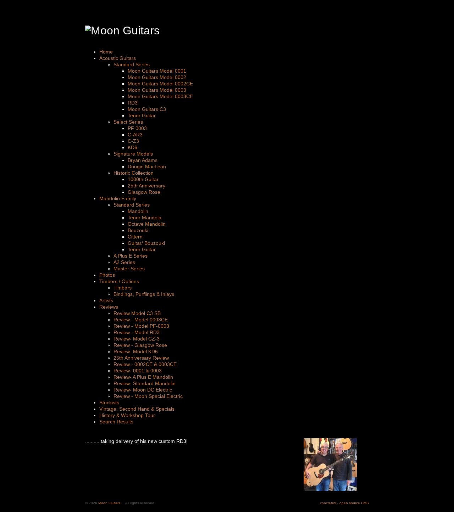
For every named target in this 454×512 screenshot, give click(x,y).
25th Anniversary (146, 186)
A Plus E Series (131, 256)
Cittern (135, 237)
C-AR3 (135, 134)
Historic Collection (134, 173)
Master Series (129, 268)
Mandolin (138, 211)
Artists (106, 300)
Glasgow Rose (144, 192)
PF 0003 (137, 128)
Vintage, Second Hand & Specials (137, 409)
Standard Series (132, 64)
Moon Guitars (109, 503)
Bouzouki (138, 230)
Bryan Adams (142, 160)
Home (106, 52)
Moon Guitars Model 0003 (157, 90)
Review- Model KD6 (136, 351)
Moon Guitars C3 (147, 109)
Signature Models (133, 154)
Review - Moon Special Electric (148, 396)
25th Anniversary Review (141, 358)
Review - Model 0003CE (141, 319)
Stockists (109, 402)
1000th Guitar (143, 179)
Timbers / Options (119, 281)
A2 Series (124, 262)
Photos (107, 275)
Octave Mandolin (147, 224)
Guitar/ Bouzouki (146, 243)
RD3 (133, 103)
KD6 (132, 147)
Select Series (128, 122)
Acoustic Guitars (117, 58)
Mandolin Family (117, 198)
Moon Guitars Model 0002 (157, 77)
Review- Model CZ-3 (137, 339)
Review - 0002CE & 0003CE (145, 364)
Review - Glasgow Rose (140, 345)
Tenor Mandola (144, 217)
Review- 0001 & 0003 (138, 370)
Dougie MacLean (147, 166)
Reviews (108, 307)
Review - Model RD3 (137, 332)
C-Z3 (133, 141)
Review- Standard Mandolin (145, 383)
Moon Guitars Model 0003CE (160, 96)
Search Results (116, 421)
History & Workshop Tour (127, 415)
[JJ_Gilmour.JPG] (330, 489)
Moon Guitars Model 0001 (157, 71)
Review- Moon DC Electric (143, 390)
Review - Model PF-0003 (141, 326)
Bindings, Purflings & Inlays (144, 294)
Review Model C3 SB (137, 313)
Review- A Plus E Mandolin (143, 377)
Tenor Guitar (142, 115)
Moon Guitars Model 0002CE (160, 83)
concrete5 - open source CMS (344, 503)
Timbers (123, 288)
